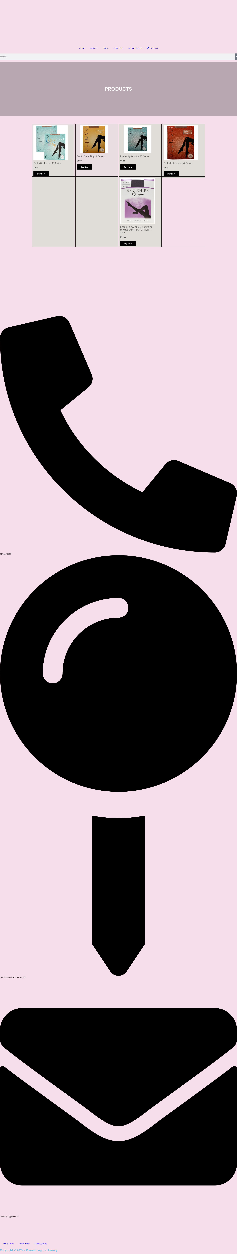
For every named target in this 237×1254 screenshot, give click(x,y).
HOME (82, 48)
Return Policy (24, 1244)
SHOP (105, 48)
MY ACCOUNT (135, 48)
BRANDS (94, 48)
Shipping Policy (40, 1244)
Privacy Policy (8, 1244)
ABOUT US (118, 48)
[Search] (236, 56)
